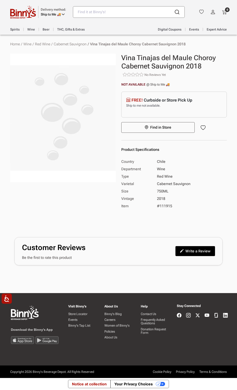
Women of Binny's (117, 325)
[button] (53, 12)
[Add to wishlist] (204, 128)
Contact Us (148, 314)
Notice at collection (89, 384)
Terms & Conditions (213, 372)
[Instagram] (188, 315)
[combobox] (129, 12)
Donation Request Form (153, 331)
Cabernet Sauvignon (70, 44)
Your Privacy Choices (133, 384)
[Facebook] (179, 315)
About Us (110, 337)
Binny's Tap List (79, 325)
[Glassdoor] (216, 315)
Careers (109, 320)
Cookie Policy (162, 372)
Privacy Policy (185, 372)
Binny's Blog (113, 314)
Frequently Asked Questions (153, 321)
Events (73, 320)
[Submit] (177, 12)
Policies (109, 331)
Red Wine (42, 44)
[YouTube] (207, 315)
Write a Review (197, 251)
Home (15, 44)
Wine (27, 44)
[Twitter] (197, 315)
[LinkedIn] (225, 315)
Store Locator (77, 314)
